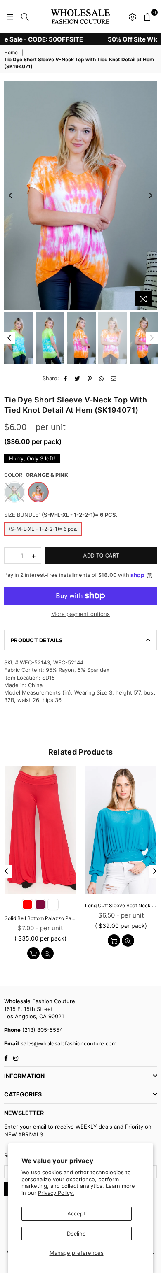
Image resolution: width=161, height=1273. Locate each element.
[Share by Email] (114, 378)
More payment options (80, 614)
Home (11, 52)
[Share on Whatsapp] (102, 378)
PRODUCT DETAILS (37, 640)
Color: (36, 475)
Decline (76, 1233)
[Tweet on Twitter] (78, 378)
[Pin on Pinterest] (90, 378)
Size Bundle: (61, 514)
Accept (76, 1213)
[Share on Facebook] (66, 378)
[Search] (24, 16)
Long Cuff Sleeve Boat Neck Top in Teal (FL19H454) (120, 905)
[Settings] (132, 16)
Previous (10, 196)
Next (150, 196)
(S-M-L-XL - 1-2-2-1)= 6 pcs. (43, 529)
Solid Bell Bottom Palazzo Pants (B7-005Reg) (40, 918)
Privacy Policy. (56, 1192)
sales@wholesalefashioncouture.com (67, 1043)
